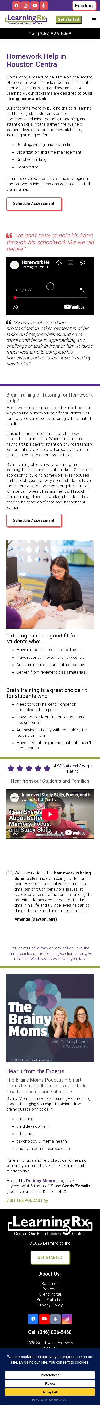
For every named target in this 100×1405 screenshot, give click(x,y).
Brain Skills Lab (50, 1299)
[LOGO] (26, 19)
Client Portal (50, 1294)
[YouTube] (34, 5)
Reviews (50, 1288)
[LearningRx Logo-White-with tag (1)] (50, 1225)
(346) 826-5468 (54, 34)
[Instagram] (25, 5)
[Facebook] (16, 5)
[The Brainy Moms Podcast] (44, 5)
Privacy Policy (49, 1305)
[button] (94, 20)
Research (49, 1283)
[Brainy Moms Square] (50, 1018)
